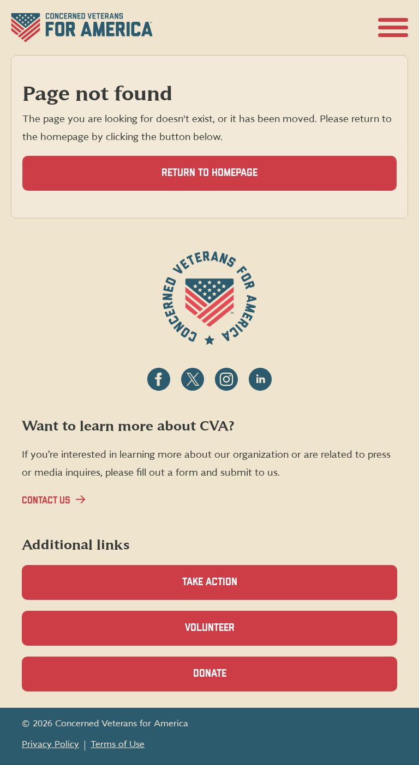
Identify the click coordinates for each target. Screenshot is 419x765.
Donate (228, 680)
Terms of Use (118, 744)
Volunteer (228, 634)
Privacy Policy (50, 744)
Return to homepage (209, 173)
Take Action (209, 582)
